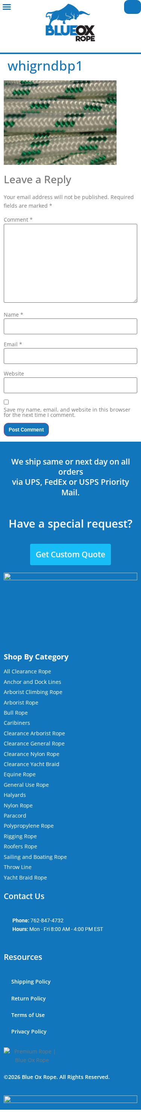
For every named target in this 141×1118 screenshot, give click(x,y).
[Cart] (132, 7)
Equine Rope (20, 774)
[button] (7, 7)
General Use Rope (26, 784)
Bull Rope (16, 712)
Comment (18, 219)
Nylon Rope (18, 805)
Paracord (15, 815)
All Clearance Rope (27, 671)
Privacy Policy (29, 1031)
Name (13, 314)
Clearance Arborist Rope (34, 733)
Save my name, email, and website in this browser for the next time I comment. (67, 412)
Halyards (15, 794)
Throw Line (18, 867)
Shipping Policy (31, 981)
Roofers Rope (20, 846)
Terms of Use (28, 1014)
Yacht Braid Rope (25, 877)
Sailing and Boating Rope (35, 856)
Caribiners (17, 722)
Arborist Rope (21, 702)
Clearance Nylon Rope (31, 753)
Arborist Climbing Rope (33, 692)
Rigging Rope (20, 836)
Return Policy (28, 998)
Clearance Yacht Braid (31, 764)
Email (13, 344)
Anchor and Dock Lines (32, 681)
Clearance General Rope (34, 743)
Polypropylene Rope (29, 825)
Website (14, 373)
